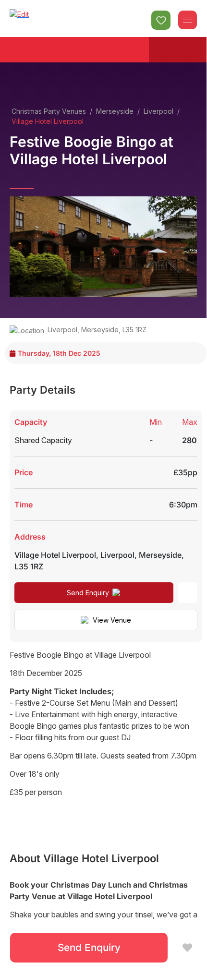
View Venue (112, 620)
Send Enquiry (88, 593)
